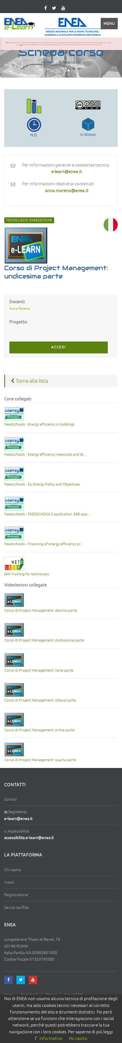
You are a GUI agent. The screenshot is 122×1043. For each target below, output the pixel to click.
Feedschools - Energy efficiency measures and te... (45, 454)
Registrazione (16, 894)
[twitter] (54, 8)
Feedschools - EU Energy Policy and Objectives (42, 484)
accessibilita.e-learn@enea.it (29, 837)
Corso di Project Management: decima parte (40, 610)
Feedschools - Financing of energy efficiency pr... (43, 544)
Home (46, 62)
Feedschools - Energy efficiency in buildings (39, 424)
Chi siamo (12, 869)
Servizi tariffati (16, 907)
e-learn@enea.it (18, 818)
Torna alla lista (31, 381)
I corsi (9, 882)
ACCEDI (58, 347)
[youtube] (63, 8)
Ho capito (78, 1038)
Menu (109, 23)
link (21, 44)
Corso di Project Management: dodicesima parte (44, 640)
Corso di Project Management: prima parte (39, 730)
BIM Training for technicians (26, 574)
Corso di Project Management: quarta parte (40, 760)
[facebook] (8, 980)
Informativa (50, 1038)
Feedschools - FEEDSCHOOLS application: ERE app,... (47, 514)
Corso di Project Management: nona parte (38, 670)
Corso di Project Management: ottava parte (40, 700)
